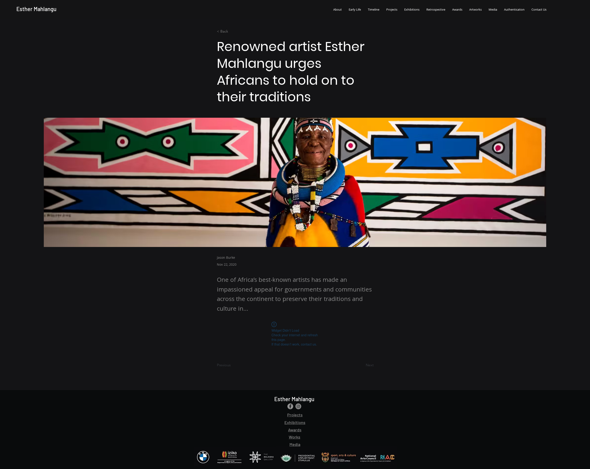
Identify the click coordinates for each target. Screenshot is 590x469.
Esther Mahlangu (36, 9)
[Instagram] (298, 406)
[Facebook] (290, 406)
